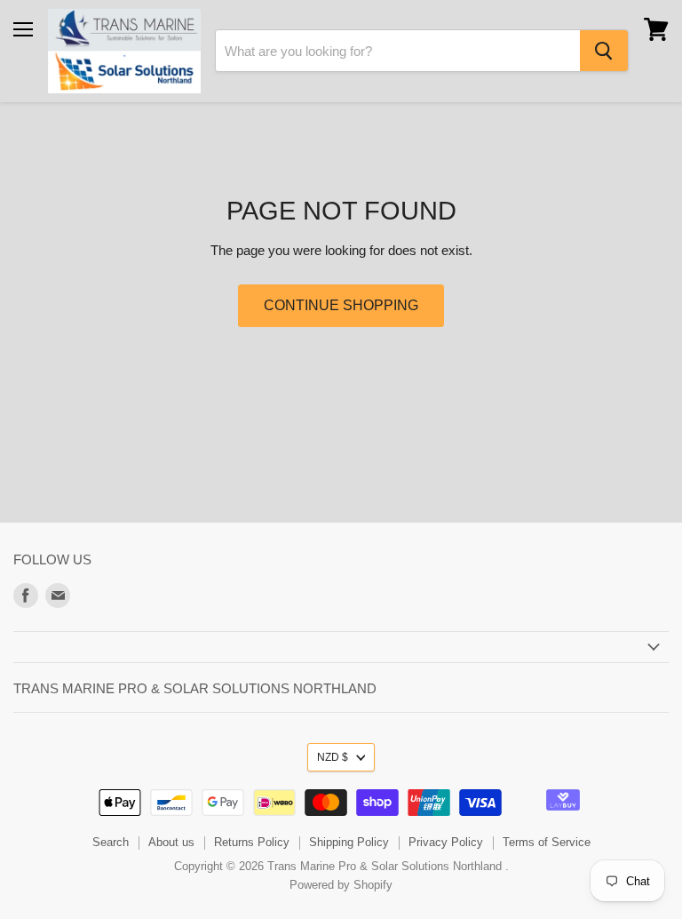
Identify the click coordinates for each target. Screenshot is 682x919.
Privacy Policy (445, 842)
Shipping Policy (349, 842)
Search (110, 842)
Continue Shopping (341, 305)
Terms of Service (547, 842)
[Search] (604, 50)
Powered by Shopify (341, 884)
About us (171, 842)
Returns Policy (251, 842)
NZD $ (332, 757)
